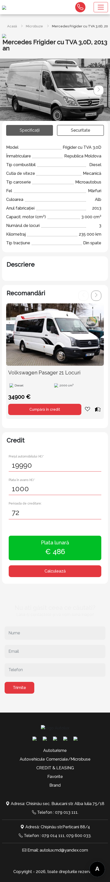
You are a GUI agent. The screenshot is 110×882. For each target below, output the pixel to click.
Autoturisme (55, 750)
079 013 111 (66, 812)
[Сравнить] (98, 409)
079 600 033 (78, 835)
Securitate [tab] (80, 130)
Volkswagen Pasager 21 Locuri (44, 373)
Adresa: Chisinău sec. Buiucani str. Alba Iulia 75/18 (57, 803)
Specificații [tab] (30, 130)
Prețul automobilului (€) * (26, 456)
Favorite (55, 776)
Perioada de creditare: (25, 503)
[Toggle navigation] (101, 7)
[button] (99, 90)
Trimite (19, 687)
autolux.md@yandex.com (64, 850)
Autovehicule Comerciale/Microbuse (55, 759)
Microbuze (34, 26)
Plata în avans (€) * (22, 480)
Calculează (55, 571)
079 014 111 (53, 835)
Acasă (12, 26)
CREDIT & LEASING (55, 767)
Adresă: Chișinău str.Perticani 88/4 (57, 826)
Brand (55, 785)
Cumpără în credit (44, 409)
